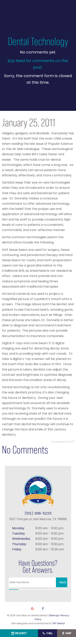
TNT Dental (58, 623)
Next (62, 582)
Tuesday (18, 533)
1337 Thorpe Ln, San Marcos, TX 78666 (38, 519)
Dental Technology (38, 41)
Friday (16, 549)
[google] (32, 609)
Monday (18, 528)
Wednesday (21, 538)
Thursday (19, 544)
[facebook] (43, 609)
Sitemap (54, 615)
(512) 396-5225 (38, 513)
